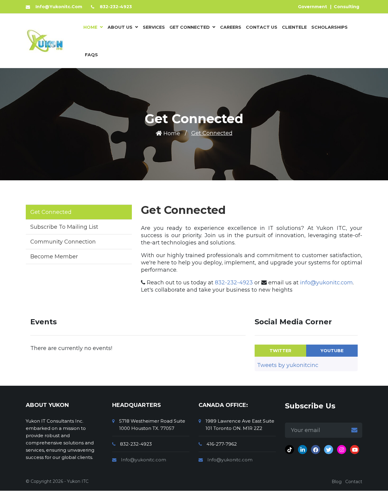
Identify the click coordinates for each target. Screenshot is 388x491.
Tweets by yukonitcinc (287, 365)
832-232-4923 (234, 282)
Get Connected (189, 27)
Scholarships (329, 27)
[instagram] (341, 449)
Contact (353, 481)
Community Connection (63, 241)
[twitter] (328, 449)
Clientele (294, 27)
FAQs (91, 54)
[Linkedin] (302, 449)
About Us (120, 27)
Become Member (54, 256)
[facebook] (315, 449)
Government (312, 6)
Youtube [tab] (331, 350)
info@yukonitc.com (326, 282)
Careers (230, 27)
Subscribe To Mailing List (64, 227)
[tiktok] (289, 449)
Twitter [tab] (280, 350)
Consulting (346, 6)
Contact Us (261, 27)
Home (90, 27)
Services (154, 27)
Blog (337, 481)
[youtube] (354, 449)
